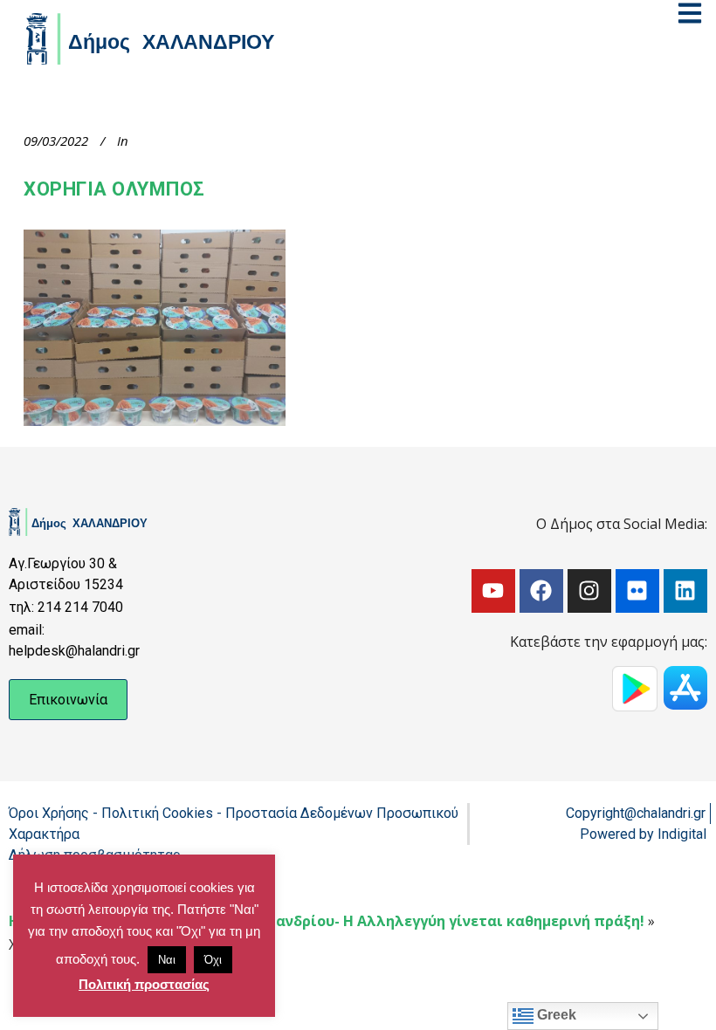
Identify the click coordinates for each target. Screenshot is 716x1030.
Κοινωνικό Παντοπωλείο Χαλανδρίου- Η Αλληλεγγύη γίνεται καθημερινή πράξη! (354, 920)
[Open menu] (690, 13)
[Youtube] (493, 591)
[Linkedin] (685, 591)
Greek (555, 1014)
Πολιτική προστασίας (144, 984)
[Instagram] (589, 591)
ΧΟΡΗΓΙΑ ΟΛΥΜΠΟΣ (114, 189)
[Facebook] (541, 591)
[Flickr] (637, 591)
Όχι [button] (213, 959)
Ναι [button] (167, 959)
